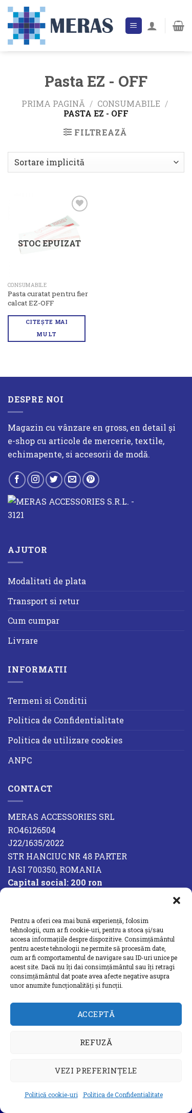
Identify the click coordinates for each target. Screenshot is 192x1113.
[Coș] (178, 25)
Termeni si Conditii (47, 700)
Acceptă (96, 1014)
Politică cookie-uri (51, 1094)
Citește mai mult (47, 328)
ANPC (20, 760)
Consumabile (128, 103)
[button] (177, 900)
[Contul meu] (152, 25)
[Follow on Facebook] (17, 479)
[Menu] (133, 25)
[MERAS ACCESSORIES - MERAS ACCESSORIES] (62, 25)
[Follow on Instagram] (35, 479)
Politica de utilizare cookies (65, 740)
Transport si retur (43, 601)
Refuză (96, 1042)
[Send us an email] (72, 479)
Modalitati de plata (47, 580)
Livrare (23, 640)
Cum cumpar (33, 620)
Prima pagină (53, 103)
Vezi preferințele (96, 1070)
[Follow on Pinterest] (90, 479)
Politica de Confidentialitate (123, 1094)
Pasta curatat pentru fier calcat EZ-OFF (48, 299)
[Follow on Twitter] (54, 479)
